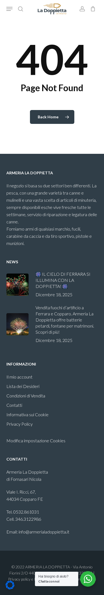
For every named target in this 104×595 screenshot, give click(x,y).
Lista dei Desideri (22, 386)
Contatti (14, 405)
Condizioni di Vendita (25, 395)
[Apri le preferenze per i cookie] (10, 587)
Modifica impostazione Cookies (35, 440)
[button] (9, 9)
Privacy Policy (19, 424)
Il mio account (19, 376)
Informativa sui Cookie (27, 414)
